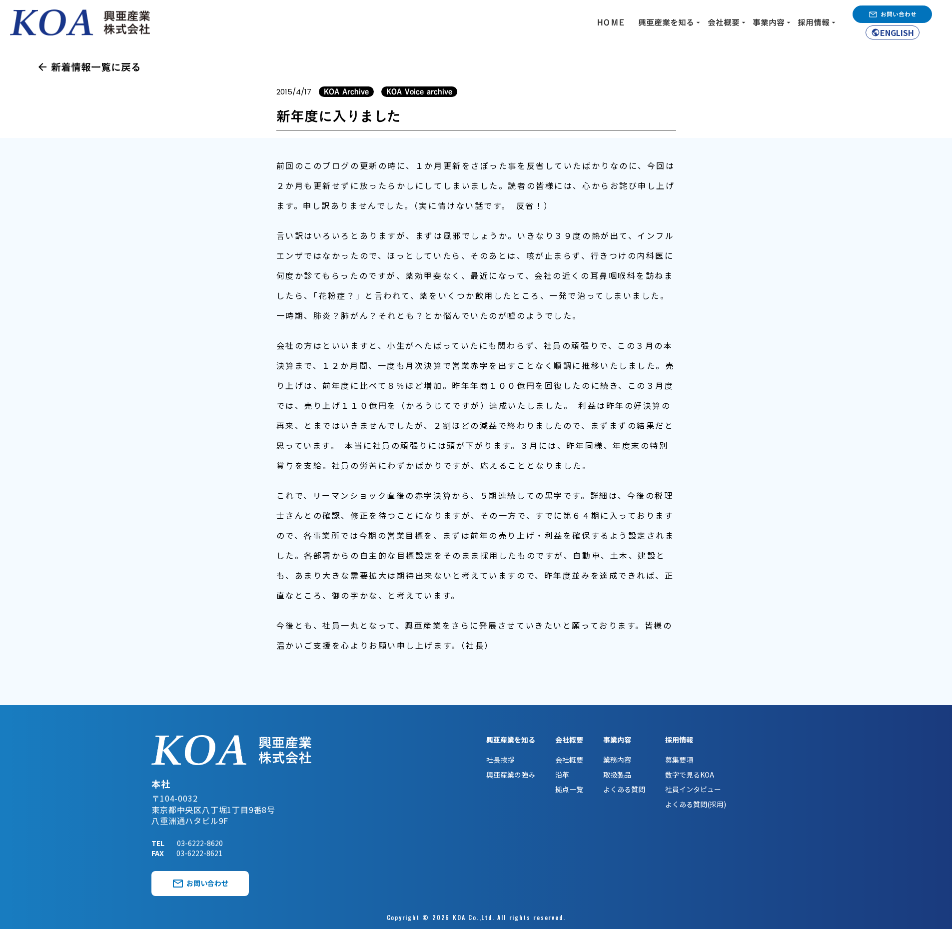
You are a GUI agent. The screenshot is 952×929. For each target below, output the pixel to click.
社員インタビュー (693, 789)
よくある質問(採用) (695, 804)
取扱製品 (617, 775)
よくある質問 (624, 789)
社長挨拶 (500, 760)
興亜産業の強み (510, 775)
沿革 (562, 775)
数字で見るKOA (689, 775)
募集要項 (679, 760)
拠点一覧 (569, 789)
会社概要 (569, 760)
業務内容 (617, 760)
